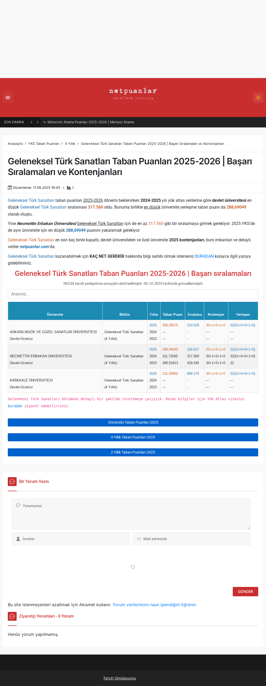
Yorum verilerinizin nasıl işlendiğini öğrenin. (154, 604)
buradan (15, 406)
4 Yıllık (70, 143)
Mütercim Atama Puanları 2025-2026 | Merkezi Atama (91, 122)
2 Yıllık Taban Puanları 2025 (133, 452)
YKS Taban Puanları (43, 143)
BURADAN (204, 256)
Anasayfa (15, 143)
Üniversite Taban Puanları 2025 (133, 422)
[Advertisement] (133, 39)
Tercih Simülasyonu (119, 678)
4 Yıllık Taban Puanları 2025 (133, 437)
